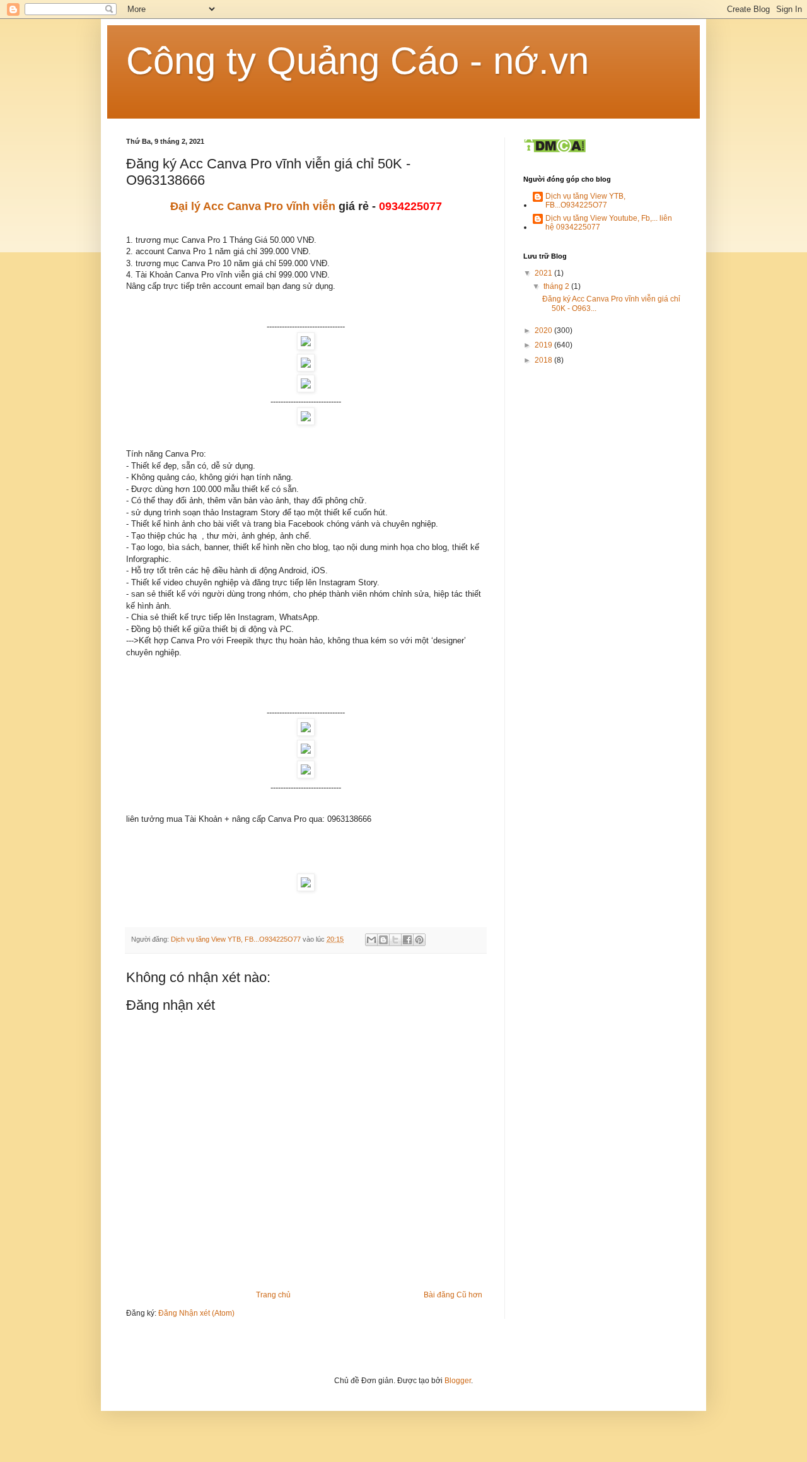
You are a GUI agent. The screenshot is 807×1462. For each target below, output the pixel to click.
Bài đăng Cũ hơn (453, 1294)
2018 (544, 360)
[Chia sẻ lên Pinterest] (419, 939)
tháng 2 (557, 286)
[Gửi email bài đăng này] (371, 939)
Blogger (457, 1380)
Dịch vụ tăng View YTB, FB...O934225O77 (585, 200)
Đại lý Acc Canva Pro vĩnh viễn (252, 206)
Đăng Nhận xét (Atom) (196, 1313)
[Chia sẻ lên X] (395, 939)
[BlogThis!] (383, 939)
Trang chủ (273, 1294)
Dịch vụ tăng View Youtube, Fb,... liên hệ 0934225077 (608, 222)
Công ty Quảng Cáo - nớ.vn (357, 61)
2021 (544, 273)
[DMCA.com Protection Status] (554, 150)
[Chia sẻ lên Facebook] (407, 939)
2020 (544, 330)
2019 (544, 345)
